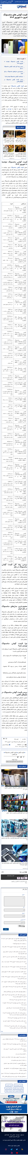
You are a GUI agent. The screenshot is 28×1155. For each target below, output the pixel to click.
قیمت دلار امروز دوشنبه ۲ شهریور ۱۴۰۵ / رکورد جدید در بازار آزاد (14, 962)
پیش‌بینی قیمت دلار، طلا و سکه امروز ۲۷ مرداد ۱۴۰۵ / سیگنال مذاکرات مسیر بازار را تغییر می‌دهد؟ (15, 1027)
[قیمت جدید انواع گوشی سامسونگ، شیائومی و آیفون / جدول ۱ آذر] (14, 778)
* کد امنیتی (22, 920)
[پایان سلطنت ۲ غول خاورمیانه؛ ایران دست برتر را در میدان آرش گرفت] (21, 757)
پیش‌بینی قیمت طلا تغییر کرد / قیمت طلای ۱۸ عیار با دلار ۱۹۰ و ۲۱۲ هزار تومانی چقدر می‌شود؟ (20, 140)
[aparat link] (11, 1152)
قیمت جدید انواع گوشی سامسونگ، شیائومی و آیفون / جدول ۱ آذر (16, 788)
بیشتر (2, 1031)
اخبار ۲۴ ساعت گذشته (14, 1137)
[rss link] (22, 1149)
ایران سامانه (10, 1145)
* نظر (23, 895)
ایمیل (23, 913)
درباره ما (18, 1135)
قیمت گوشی (21, 753)
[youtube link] (17, 1152)
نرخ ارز (9, 109)
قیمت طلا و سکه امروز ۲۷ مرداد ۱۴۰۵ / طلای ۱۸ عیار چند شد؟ (15, 1022)
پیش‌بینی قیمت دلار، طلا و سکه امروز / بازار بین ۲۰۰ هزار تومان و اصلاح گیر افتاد (8, 155)
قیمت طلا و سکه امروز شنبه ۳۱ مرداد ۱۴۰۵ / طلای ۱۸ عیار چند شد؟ (15, 987)
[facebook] (24, 757)
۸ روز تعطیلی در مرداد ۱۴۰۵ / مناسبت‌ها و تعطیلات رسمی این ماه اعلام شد (15, 1040)
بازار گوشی (14, 754)
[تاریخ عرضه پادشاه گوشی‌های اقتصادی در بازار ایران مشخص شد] (14, 828)
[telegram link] (11, 1149)
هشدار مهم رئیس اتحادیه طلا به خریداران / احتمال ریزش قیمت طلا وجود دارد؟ (20, 155)
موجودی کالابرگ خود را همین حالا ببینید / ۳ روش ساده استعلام (15, 1050)
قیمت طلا (16, 739)
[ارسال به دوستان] (6, 738)
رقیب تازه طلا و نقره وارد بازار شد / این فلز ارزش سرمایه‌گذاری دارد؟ (16, 1009)
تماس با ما (12, 1135)
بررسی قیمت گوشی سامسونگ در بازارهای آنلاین (13, 80)
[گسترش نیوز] (22, 7)
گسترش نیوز (7, 1140)
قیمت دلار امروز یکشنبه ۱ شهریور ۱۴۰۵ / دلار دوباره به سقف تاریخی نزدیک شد (14, 967)
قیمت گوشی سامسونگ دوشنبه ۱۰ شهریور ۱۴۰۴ (13, 62)
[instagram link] (6, 1149)
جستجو (22, 1135)
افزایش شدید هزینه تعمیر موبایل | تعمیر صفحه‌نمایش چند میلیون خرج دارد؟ (15, 864)
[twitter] (18, 757)
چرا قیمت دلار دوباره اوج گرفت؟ (19, 943)
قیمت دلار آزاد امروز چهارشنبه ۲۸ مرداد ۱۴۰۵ (17, 1018)
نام (23, 907)
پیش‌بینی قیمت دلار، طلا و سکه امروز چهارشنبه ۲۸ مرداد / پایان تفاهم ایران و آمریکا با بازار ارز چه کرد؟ (14, 1014)
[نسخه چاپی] (4, 738)
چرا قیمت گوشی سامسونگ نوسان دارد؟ (14, 76)
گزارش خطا (22, 872)
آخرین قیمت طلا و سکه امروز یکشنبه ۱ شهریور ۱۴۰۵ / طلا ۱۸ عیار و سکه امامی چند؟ (14, 977)
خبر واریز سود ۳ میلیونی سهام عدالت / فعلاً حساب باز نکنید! (14, 1057)
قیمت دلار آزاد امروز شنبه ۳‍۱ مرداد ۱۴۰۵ (17, 1000)
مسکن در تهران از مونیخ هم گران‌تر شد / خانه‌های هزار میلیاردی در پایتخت (15, 1069)
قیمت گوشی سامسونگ (17, 86)
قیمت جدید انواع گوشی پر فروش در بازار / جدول (17, 813)
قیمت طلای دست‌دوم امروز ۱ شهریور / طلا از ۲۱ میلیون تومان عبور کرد (14, 972)
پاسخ (26, 878)
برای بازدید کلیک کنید (14, 1125)
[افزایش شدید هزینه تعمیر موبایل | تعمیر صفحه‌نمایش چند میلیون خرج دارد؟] (14, 853)
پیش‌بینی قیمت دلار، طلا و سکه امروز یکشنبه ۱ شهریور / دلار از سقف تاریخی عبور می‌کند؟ (14, 982)
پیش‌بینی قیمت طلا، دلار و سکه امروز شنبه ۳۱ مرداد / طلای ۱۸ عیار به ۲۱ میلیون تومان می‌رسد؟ (14, 996)
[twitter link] (17, 1149)
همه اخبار (7, 1135)
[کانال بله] (13, 1109)
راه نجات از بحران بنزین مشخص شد (18, 1060)
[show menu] (1, 5)
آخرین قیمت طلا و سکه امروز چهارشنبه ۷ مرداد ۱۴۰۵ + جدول (13, 1073)
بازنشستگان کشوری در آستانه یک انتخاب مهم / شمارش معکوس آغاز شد (15, 1064)
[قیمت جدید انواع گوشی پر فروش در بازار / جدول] (14, 803)
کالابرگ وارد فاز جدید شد (21, 1054)
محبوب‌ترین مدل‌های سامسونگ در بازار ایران (13, 72)
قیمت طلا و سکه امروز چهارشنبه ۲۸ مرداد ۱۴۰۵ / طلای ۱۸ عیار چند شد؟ (15, 1004)
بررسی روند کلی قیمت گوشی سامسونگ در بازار (13, 67)
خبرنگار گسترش (5, 745)
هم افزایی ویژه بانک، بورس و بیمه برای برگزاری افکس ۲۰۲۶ (14, 1076)
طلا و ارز (24, 739)
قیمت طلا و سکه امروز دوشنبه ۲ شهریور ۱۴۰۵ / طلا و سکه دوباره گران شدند (8, 140)
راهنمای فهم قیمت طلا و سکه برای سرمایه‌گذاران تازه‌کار (15, 992)
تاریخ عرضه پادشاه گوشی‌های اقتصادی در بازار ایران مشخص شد (14, 839)
